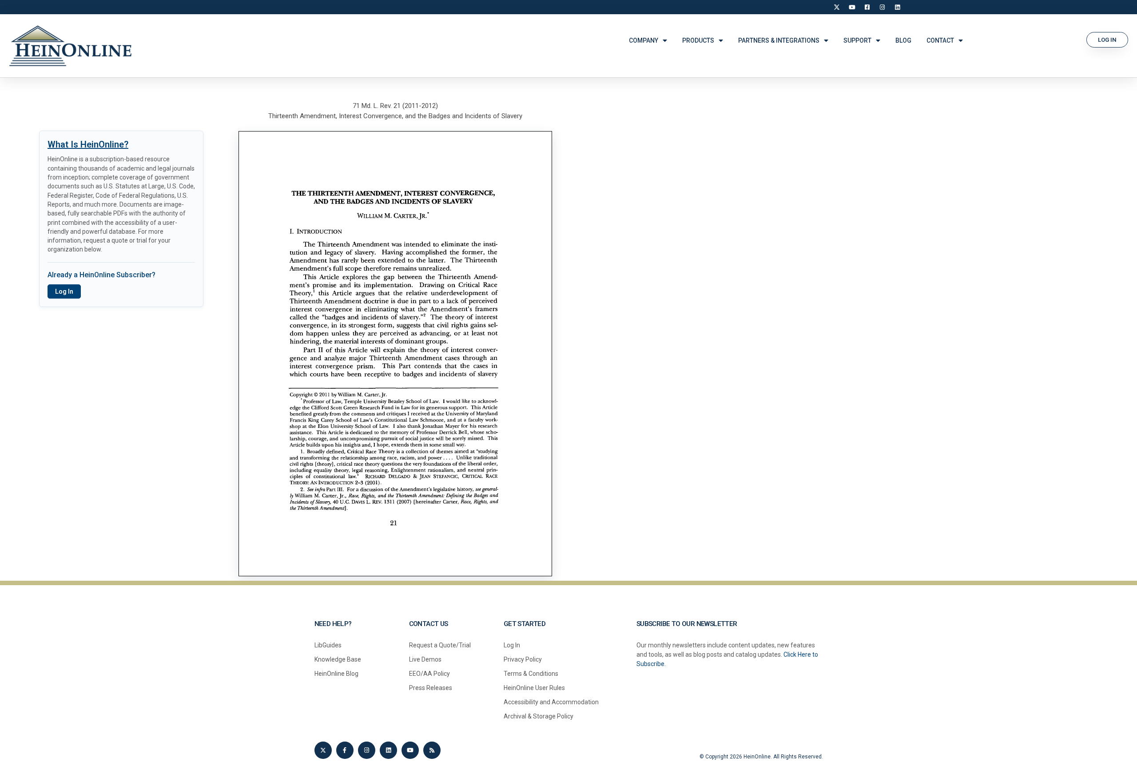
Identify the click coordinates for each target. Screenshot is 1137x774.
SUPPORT (857, 40)
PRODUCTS (698, 40)
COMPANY (643, 40)
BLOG (903, 40)
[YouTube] (851, 7)
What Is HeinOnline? (88, 144)
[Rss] (432, 750)
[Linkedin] (388, 750)
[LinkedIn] (897, 7)
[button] (1107, 40)
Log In (64, 291)
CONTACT (940, 40)
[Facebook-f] (345, 750)
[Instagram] (882, 7)
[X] (836, 7)
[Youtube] (410, 750)
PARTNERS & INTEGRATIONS (778, 40)
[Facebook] (867, 7)
